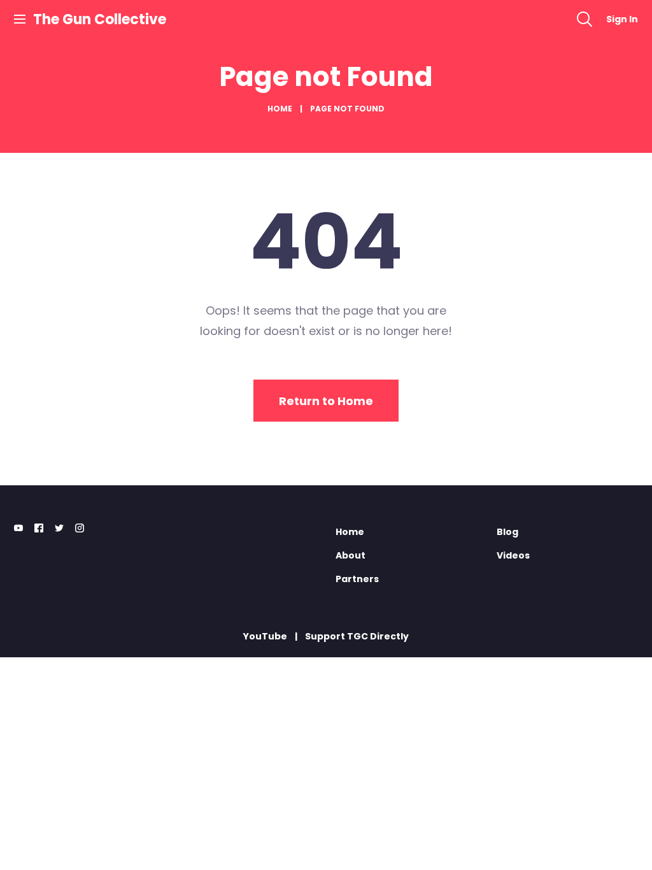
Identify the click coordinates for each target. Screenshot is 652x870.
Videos (513, 555)
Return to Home (326, 401)
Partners (357, 579)
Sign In (622, 19)
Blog (507, 531)
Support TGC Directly (357, 636)
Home (279, 108)
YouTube (265, 636)
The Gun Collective (99, 19)
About (350, 555)
